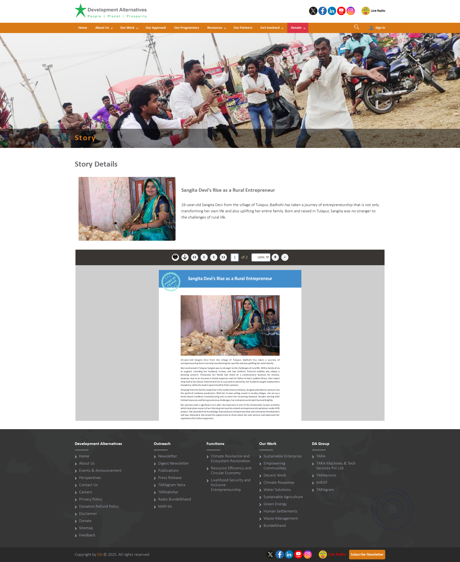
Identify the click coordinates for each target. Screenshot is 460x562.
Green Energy (275, 504)
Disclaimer (88, 513)
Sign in (380, 28)
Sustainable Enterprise (283, 456)
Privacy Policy (90, 499)
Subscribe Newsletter (367, 554)
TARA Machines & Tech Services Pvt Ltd (336, 466)
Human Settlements (280, 511)
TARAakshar (168, 492)
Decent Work (275, 475)
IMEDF (322, 482)
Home (82, 28)
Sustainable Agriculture (283, 497)
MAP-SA (165, 506)
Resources (214, 28)
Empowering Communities (275, 466)
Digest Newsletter (173, 463)
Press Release (170, 478)
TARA (320, 456)
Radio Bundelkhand (174, 499)
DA (99, 554)
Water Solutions (277, 490)
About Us (102, 28)
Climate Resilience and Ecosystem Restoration (230, 458)
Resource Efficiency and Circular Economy (231, 470)
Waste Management (281, 518)
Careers (85, 492)
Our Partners (243, 28)
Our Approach (156, 28)
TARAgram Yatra (171, 485)
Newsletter (167, 456)
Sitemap (86, 528)
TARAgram (325, 490)
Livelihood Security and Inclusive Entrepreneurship (230, 485)
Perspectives (90, 478)
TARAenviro (326, 475)
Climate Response (279, 482)
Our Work (127, 28)
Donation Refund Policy (99, 506)
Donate (296, 28)
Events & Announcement (100, 470)
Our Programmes (186, 28)
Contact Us (88, 485)
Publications (168, 470)
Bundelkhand (275, 525)
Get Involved (270, 28)
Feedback (87, 535)
